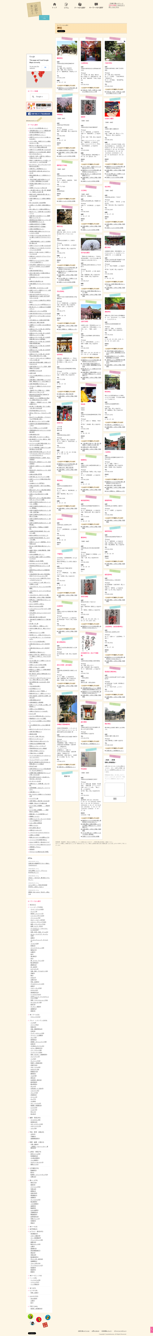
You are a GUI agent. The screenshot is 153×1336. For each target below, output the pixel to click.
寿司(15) (33, 1078)
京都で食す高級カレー (35, 731)
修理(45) (33, 1184)
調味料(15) (34, 965)
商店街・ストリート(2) (37, 913)
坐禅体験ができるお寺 (35, 370)
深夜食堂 (31, 849)
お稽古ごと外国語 (34, 835)
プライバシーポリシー (120, 1331)
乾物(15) (33, 945)
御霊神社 (84, 460)
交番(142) (33, 1176)
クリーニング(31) (35, 1187)
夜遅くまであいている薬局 (36, 667)
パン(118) (33, 1022)
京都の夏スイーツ (34, 792)
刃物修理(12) (34, 1212)
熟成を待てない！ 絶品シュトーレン (40, 693)
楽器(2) (33, 986)
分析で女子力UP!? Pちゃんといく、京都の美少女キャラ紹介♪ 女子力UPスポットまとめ (39, 296)
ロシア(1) (33, 1099)
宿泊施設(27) (34, 1233)
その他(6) (33, 1101)
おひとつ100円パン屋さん (36, 604)
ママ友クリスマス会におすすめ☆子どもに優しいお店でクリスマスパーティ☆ (40, 237)
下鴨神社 (60, 554)
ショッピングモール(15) (37, 915)
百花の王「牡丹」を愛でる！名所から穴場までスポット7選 (91, 90)
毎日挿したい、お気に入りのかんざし (40, 635)
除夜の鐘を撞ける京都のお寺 (37, 617)
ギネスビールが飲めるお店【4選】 (39, 851)
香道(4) (33, 1223)
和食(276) (33, 1027)
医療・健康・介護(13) (37, 1142)
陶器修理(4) (34, 1214)
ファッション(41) (35, 918)
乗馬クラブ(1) (34, 1164)
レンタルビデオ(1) (36, 994)
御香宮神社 (108, 531)
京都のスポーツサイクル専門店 (38, 311)
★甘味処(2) (33, 1229)
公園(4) (33, 1246)
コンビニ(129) (35, 943)
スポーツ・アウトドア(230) (38, 922)
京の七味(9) (34, 1298)
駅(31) (32, 1172)
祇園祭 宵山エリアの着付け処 (38, 803)
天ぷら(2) (33, 1086)
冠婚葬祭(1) (34, 1261)
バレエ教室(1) (34, 1160)
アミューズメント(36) (37, 1240)
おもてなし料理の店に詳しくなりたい (40, 716)
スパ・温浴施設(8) (36, 1238)
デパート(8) (34, 911)
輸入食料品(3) (34, 962)
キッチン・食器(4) (36, 1006)
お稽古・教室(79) (35, 1152)
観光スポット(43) (35, 1244)
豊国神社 (84, 537)
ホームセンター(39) (36, 1002)
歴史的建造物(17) (35, 1250)
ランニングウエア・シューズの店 (38, 759)
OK (45, 67)
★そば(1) (33, 1288)
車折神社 (60, 480)
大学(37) (33, 1134)
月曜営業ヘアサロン (35, 847)
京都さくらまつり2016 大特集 (66, 156)
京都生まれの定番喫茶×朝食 (37, 743)
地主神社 (108, 186)
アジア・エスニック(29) (37, 1033)
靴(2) (32, 975)
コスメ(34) (34, 1128)
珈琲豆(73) (34, 950)
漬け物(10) (34, 956)
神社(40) (33, 1253)
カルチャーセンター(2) (37, 1162)
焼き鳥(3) (33, 1114)
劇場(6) (33, 1272)
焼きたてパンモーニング (36, 739)
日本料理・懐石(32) (36, 1080)
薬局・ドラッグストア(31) (38, 924)
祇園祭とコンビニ (34, 816)
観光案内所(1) (34, 1257)
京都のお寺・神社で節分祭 (65, 394)
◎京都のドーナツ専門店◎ (36, 483)
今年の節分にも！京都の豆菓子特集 (39, 320)
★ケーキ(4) (33, 1226)
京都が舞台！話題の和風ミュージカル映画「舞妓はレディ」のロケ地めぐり (91, 374)
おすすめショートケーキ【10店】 (38, 563)
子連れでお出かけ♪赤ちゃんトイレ (39, 741)
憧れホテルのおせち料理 (36, 606)
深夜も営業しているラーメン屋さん (39, 437)
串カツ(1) (33, 1112)
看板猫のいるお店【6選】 (36, 561)
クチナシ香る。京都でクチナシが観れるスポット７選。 (91, 167)
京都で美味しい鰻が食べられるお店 (39, 801)
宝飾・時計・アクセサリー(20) (39, 971)
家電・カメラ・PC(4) (37, 926)
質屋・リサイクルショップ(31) (39, 1000)
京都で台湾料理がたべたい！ (37, 135)
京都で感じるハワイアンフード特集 (39, 476)
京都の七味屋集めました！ (36, 229)
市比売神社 (60, 291)
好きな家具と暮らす (35, 828)
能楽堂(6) (33, 1269)
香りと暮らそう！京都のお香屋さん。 (40, 209)
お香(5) (33, 1300)
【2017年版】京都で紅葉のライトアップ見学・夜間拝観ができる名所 (115, 352)
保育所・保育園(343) (36, 1308)
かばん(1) (33, 977)
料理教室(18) (34, 1156)
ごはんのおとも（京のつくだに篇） (39, 595)
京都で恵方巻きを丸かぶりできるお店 (40, 313)
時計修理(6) (34, 1201)
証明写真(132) (35, 1216)
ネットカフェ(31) (35, 1199)
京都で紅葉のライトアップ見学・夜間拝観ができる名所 (115, 356)
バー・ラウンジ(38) (36, 1050)
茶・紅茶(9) (34, 967)
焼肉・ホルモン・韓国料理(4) (39, 1054)
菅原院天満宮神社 (110, 671)
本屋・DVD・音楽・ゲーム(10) (39, 932)
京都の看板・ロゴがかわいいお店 (38, 288)
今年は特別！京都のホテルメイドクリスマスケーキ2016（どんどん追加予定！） (40, 266)
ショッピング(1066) (36, 907)
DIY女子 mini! (33, 766)
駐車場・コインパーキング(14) (39, 1174)
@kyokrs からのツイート (32, 120)
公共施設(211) (34, 1168)
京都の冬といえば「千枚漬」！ (38, 691)
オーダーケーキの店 (35, 781)
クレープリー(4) (35, 1056)
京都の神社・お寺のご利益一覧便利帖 (40, 597)
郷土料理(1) (34, 1084)
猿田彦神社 (108, 574)
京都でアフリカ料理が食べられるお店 (40, 149)
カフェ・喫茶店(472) (36, 1048)
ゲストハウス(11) (35, 1017)
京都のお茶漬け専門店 (35, 474)
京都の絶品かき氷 (34, 434)
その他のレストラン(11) (37, 1046)
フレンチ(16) (34, 1093)
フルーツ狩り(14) (35, 1263)
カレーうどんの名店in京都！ (37, 641)
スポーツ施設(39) (35, 1236)
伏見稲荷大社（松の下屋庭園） (89, 654)
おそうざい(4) (34, 969)
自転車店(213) (35, 992)
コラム (30, 858)
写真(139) (33, 1189)
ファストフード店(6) (36, 1052)
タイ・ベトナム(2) (36, 1103)
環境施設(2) (34, 1195)
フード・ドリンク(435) (37, 909)
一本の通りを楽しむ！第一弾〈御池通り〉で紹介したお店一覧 (91, 444)
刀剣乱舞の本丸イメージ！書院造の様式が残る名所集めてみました (91, 688)
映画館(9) (33, 1267)
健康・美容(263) (35, 1118)
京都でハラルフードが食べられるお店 (40, 245)
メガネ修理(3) (34, 1204)
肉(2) (32, 954)
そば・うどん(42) (35, 1067)
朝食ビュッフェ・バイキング (37, 746)
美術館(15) (34, 1248)
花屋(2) (33, 938)
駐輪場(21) (34, 1170)
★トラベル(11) (34, 1014)
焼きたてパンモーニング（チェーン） (40, 729)
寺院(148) (33, 1255)
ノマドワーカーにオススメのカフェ (39, 832)
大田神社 (60, 519)
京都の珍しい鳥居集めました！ (115, 425)
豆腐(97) (33, 952)
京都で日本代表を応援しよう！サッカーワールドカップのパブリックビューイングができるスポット (40, 453)
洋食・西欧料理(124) (36, 1029)
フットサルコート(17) (37, 1265)
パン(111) (33, 1059)
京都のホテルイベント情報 (36, 632)
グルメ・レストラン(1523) (38, 1020)
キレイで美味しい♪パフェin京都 (38, 428)
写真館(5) (33, 1221)
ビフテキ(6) (34, 1107)
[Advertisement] (67, 789)
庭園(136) (33, 1242)
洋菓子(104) (34, 1065)
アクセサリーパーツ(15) (37, 984)
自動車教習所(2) (35, 1138)
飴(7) (32, 1303)
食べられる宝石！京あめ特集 (37, 202)
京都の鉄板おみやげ (35, 700)
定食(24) (33, 1044)
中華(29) (33, 1031)
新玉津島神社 (61, 642)
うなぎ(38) (34, 1076)
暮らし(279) (34, 1180)
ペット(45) (33, 1278)
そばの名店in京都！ (34, 686)
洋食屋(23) (34, 1095)
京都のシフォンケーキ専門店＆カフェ (40, 304)
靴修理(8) (33, 1208)
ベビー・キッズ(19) (36, 988)
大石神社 (84, 190)
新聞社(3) (33, 1191)
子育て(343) (34, 1306)
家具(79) (33, 1004)
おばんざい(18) (35, 1069)
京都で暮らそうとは (83, 1331)
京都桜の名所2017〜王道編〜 (66, 150)
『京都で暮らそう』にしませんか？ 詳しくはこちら (117, 5)
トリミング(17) (35, 1282)
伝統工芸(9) (34, 1193)
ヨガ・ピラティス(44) (37, 1124)
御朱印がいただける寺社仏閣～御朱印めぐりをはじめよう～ (67, 88)
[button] (32, 73)
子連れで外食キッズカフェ (36, 751)
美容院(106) (34, 1122)
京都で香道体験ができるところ (38, 384)
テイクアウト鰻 (33, 798)
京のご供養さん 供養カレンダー (67, 329)
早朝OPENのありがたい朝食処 (38, 748)
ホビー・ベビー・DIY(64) (38, 920)
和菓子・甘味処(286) (36, 1063)
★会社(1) (33, 905)
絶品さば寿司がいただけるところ (38, 535)
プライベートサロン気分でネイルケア (40, 844)
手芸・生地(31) (35, 982)
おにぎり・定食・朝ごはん (36, 736)
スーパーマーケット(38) (37, 948)
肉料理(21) (34, 1039)
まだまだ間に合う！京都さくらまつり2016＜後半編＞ (115, 174)
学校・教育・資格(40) (37, 1132)
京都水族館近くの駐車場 (36, 702)
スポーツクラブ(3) (36, 1126)
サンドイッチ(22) (35, 1061)
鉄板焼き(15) (34, 1071)
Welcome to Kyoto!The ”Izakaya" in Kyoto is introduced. (39, 395)
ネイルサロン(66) (35, 1120)
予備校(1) (33, 1136)
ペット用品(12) (35, 1284)
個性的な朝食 (33, 734)
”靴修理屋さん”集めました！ (37, 652)
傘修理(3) (33, 1206)
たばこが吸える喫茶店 (35, 823)
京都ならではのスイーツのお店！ (38, 711)
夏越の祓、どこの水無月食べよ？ (38, 814)
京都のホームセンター (35, 830)
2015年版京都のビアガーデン (37, 410)
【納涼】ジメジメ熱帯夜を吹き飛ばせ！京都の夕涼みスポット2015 (115, 361)
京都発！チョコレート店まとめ (38, 188)
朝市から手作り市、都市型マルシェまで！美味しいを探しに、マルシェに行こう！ (40, 656)
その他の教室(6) (35, 1158)
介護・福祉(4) (34, 1144)
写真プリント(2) (35, 1218)
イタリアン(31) (35, 1090)
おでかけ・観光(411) (36, 1231)
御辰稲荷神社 (85, 500)
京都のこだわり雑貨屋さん (36, 709)
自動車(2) (33, 1197)
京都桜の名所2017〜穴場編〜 (37, 224)
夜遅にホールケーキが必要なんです (39, 837)
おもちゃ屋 (32, 713)
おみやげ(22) (34, 1296)
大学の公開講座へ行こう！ (36, 554)
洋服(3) (33, 973)
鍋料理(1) (33, 1073)
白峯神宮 (60, 606)
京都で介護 (32, 373)
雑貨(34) (33, 1011)
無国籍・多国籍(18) (36, 1105)
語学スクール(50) (35, 1154)
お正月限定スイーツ (35, 688)
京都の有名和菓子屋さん (36, 270)
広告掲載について (107, 1331)
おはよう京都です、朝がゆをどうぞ (39, 842)
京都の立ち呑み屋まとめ (36, 281)
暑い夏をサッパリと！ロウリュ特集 (39, 421)
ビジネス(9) (33, 1290)
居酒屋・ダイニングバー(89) (39, 1042)
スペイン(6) (34, 1097)
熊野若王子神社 (62, 165)
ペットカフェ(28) (35, 1280)
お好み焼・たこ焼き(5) (37, 1088)
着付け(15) (34, 1182)
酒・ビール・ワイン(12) (37, 960)
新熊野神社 (108, 500)
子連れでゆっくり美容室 (36, 753)
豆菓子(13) (34, 979)
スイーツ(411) (35, 1024)
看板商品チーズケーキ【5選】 (37, 718)
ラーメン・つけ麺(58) (37, 1035)
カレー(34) (34, 1037)
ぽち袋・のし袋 (33, 623)
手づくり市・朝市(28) (37, 1259)
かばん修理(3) (34, 1210)
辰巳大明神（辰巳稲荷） (65, 665)
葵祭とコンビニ (33, 825)
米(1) (32, 958)
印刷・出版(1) (34, 1292)
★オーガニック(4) (36, 1275)
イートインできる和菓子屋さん (38, 839)
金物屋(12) (34, 1009)
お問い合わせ (95, 1331)
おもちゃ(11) (34, 990)
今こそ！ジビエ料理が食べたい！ (38, 128)
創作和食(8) (34, 1082)
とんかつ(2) (34, 1109)
